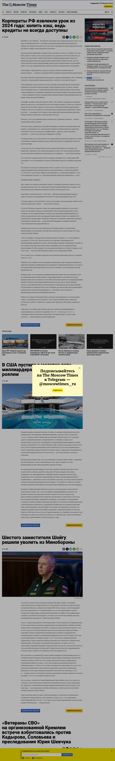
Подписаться (57, 390)
